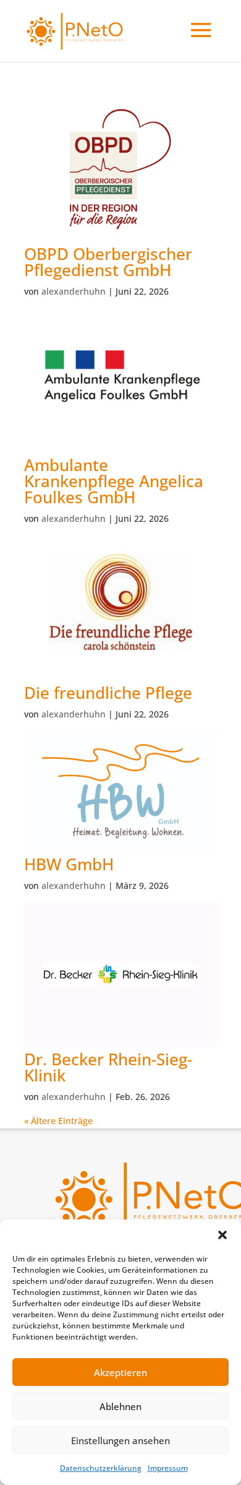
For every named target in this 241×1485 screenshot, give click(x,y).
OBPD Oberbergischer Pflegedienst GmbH (108, 262)
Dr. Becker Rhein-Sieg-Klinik (108, 1067)
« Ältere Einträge (58, 1121)
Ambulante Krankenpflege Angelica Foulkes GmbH (113, 481)
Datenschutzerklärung (101, 1468)
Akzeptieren (120, 1372)
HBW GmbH (69, 864)
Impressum (168, 1468)
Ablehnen (120, 1406)
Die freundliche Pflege (108, 693)
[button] (222, 1235)
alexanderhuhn (73, 291)
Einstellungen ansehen (120, 1440)
